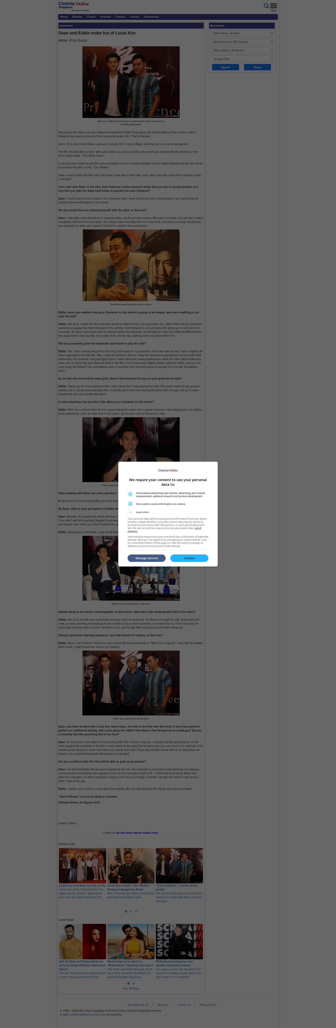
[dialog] (168, 514)
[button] (168, 512)
